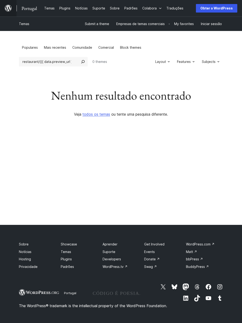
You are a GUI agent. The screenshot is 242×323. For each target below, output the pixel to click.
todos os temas (96, 114)
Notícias (25, 252)
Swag (150, 267)
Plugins (66, 259)
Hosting (25, 259)
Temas (24, 24)
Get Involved (154, 244)
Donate (152, 259)
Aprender (110, 244)
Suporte (109, 252)
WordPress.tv (115, 267)
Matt (191, 252)
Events (149, 252)
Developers (112, 259)
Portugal (70, 293)
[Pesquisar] (83, 61)
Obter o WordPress (216, 8)
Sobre (24, 244)
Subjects (209, 62)
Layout (160, 62)
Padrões (67, 267)
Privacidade (28, 267)
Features (184, 62)
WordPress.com (200, 244)
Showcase (69, 244)
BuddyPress (197, 267)
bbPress (194, 259)
